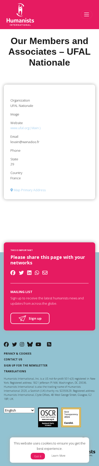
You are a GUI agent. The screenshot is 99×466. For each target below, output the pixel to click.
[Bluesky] (30, 344)
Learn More (58, 455)
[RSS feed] (49, 344)
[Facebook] (6, 344)
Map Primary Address (29, 190)
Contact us (13, 359)
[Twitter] (14, 344)
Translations (15, 371)
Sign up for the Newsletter (25, 365)
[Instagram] (22, 344)
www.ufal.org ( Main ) (25, 128)
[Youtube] (38, 344)
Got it (37, 456)
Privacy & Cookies (17, 353)
